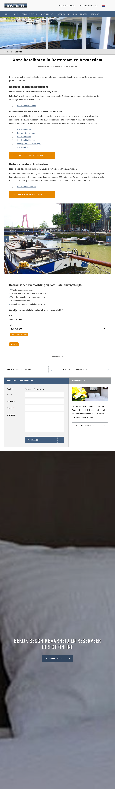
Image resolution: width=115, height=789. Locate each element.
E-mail (10, 408)
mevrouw (40, 389)
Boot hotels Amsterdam (75, 369)
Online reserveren (67, 6)
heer (29, 389)
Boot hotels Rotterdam (19, 369)
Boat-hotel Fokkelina (26, 140)
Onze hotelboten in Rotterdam (28, 155)
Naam (10, 394)
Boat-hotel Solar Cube (26, 186)
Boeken (14, 344)
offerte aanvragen (84, 425)
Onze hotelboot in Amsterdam (27, 194)
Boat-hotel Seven (24, 136)
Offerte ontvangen (89, 6)
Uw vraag (11, 415)
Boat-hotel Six (23, 147)
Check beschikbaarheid (19, 335)
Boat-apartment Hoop (26, 133)
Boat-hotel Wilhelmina (26, 105)
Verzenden (33, 440)
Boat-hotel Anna (24, 129)
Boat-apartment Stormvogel (29, 143)
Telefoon (11, 401)
